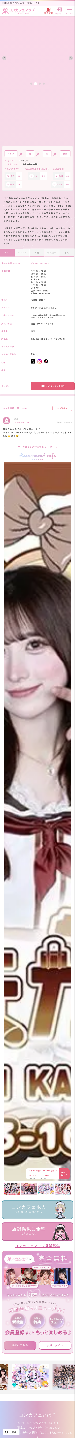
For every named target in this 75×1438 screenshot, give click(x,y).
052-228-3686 (41, 263)
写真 (37, 252)
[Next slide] (71, 58)
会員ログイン (55, 1345)
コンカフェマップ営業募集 (37, 1246)
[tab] (31, 84)
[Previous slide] (4, 58)
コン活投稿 (62, 408)
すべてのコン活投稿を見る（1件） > (37, 446)
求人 (67, 252)
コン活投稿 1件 (21, 422)
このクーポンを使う (55, 386)
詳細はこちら (20, 1345)
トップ (7, 252)
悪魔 (16, 419)
